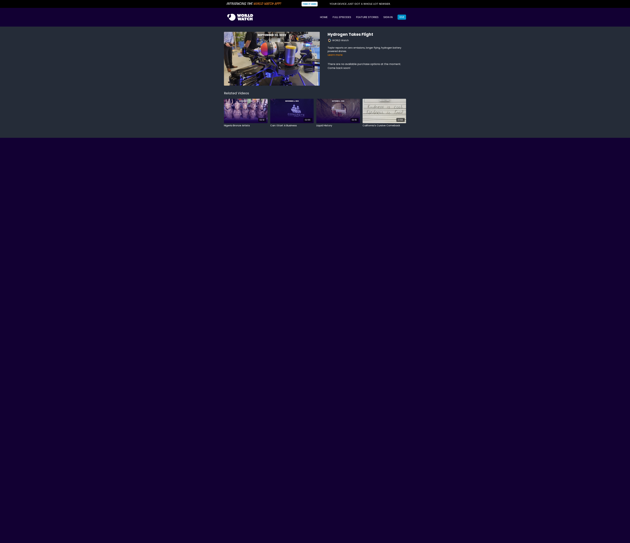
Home (324, 17)
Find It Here (309, 4)
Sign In (388, 17)
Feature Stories (367, 17)
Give (401, 17)
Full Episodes (342, 17)
